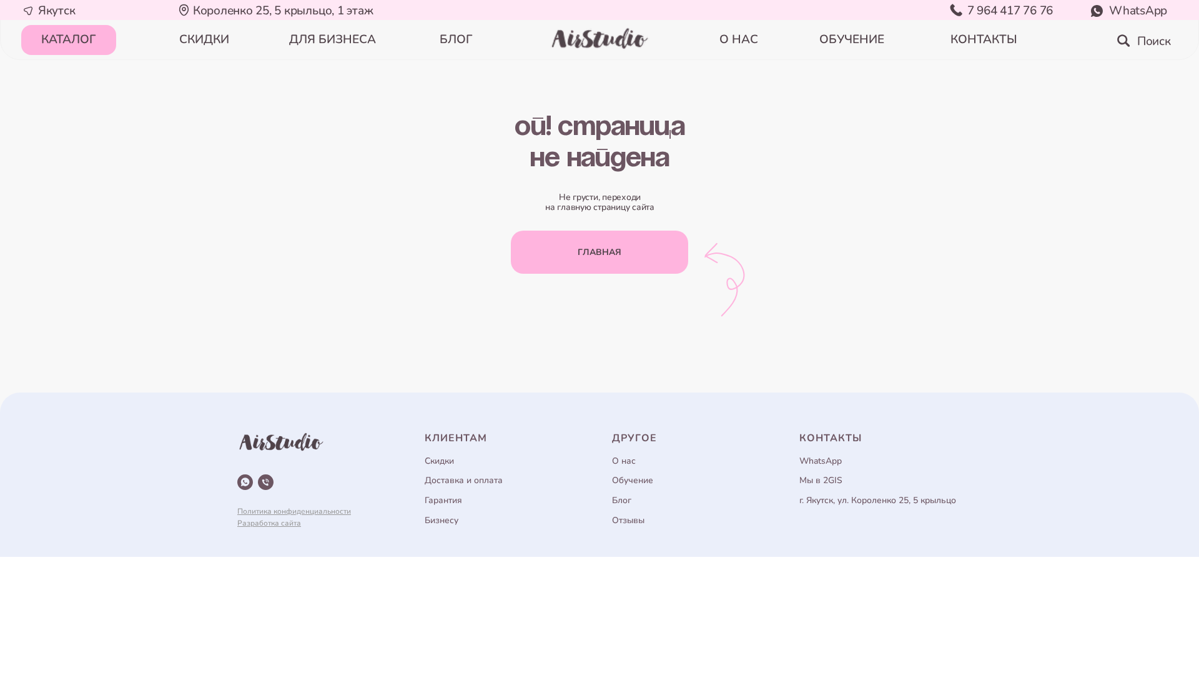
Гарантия (443, 500)
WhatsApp (1138, 10)
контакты (983, 39)
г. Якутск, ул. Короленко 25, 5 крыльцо (877, 500)
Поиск (1154, 41)
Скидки (439, 461)
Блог (621, 500)
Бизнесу (441, 520)
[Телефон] (266, 482)
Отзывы (628, 520)
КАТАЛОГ (68, 39)
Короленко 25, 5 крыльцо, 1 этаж (283, 10)
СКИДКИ (204, 39)
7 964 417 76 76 (1010, 10)
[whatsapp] (245, 482)
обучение (851, 39)
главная (599, 252)
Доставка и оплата (464, 480)
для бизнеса (332, 39)
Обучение (632, 480)
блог (456, 39)
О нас (624, 461)
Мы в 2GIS (820, 480)
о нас (738, 39)
